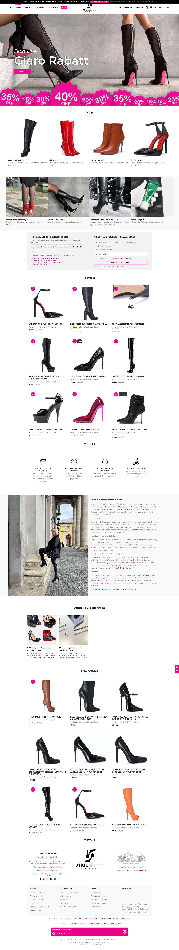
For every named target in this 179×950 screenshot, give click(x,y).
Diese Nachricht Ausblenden (99, 1)
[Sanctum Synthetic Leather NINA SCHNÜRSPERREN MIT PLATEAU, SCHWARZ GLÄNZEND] (48, 355)
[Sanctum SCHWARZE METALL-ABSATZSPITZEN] (131, 303)
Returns (63, 910)
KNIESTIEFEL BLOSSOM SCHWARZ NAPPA (88, 324)
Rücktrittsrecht (96, 893)
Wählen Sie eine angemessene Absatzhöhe (47, 262)
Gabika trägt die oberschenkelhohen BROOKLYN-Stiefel (115, 589)
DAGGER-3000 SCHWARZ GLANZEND (128, 377)
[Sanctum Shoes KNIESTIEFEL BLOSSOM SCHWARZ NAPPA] (89, 303)
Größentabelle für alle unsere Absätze (45, 258)
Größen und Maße (36, 896)
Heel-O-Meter (35, 903)
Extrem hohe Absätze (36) (24, 222)
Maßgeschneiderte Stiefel (40, 264)
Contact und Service (37, 893)
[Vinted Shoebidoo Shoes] (55, 879)
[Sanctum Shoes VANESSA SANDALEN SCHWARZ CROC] (48, 303)
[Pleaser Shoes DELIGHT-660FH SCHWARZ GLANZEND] (48, 408)
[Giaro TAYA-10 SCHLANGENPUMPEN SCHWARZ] (89, 355)
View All (89, 444)
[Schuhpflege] (152, 197)
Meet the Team (35, 910)
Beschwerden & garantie (100, 896)
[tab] (89, 670)
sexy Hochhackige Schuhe (132, 560)
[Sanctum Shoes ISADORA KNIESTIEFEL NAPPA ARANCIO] (131, 803)
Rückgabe (134, 530)
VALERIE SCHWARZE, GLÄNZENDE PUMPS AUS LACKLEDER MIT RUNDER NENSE (88, 771)
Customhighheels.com (112, 923)
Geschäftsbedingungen (99, 903)
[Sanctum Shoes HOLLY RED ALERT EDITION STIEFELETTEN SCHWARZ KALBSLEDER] (89, 695)
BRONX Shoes (129, 507)
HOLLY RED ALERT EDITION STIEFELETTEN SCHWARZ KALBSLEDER (88, 718)
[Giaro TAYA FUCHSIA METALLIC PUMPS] (89, 408)
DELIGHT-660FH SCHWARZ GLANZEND (46, 429)
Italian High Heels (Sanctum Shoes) (86, 918)
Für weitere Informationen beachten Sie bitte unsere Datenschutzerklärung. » (132, 1)
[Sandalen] (151, 138)
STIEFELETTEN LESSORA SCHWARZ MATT (130, 429)
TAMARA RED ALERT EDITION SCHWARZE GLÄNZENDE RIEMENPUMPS (130, 718)
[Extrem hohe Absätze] (27, 197)
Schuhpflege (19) (147, 221)
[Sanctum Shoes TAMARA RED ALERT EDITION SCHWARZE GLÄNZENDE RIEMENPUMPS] (131, 695)
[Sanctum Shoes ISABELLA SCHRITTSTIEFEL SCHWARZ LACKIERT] (48, 803)
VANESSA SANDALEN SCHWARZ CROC (45, 324)
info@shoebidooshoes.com (125, 568)
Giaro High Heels (111, 507)
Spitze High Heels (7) (65, 221)
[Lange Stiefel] (28, 138)
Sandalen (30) (147, 162)
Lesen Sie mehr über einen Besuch (134, 912)
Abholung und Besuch (68, 907)
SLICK (153, 507)
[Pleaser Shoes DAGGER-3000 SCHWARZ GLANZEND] (131, 355)
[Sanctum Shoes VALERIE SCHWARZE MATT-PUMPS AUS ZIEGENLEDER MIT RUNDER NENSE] (131, 748)
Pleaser (121, 507)
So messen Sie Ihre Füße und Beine (44, 260)
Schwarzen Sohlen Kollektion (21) (109, 222)
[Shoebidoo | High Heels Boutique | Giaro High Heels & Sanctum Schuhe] (89, 7)
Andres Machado (142, 507)
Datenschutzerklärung (99, 900)
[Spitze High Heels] (69, 197)
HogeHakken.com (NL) (77, 923)
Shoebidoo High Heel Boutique (106, 499)
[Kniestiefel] (69, 138)
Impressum (95, 907)
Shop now (23, 71)
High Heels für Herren (113, 563)
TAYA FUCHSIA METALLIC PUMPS (84, 429)
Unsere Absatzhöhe (37, 900)
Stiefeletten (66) (109, 161)
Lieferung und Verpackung (70, 893)
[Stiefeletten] (110, 138)
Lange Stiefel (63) (27, 162)
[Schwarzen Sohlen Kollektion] (110, 197)
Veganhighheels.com (95, 923)
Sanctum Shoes (99, 507)
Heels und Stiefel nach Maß (40, 907)
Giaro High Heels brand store (110, 918)
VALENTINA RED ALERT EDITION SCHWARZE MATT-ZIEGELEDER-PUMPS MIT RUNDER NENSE (47, 772)
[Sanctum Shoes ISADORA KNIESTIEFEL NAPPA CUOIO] (48, 695)
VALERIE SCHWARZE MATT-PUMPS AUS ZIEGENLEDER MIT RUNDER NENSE (129, 771)
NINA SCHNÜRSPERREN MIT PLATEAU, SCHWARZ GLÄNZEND (45, 378)
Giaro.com (126, 918)
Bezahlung (64, 900)
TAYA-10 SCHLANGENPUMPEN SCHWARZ (88, 377)
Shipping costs (65, 896)
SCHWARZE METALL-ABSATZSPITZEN (128, 324)
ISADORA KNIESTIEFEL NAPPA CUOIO (45, 717)
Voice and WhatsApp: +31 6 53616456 (49, 867)
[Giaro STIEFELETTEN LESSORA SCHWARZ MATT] (131, 408)
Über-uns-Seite (149, 575)
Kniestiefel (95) (66, 162)
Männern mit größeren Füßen (102, 545)
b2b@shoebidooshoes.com (101, 580)
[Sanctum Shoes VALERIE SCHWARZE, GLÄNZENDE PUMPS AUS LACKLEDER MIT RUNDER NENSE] (89, 748)
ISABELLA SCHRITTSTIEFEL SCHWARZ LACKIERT (45, 826)
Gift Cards (64, 903)
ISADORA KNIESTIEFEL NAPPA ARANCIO (129, 825)
